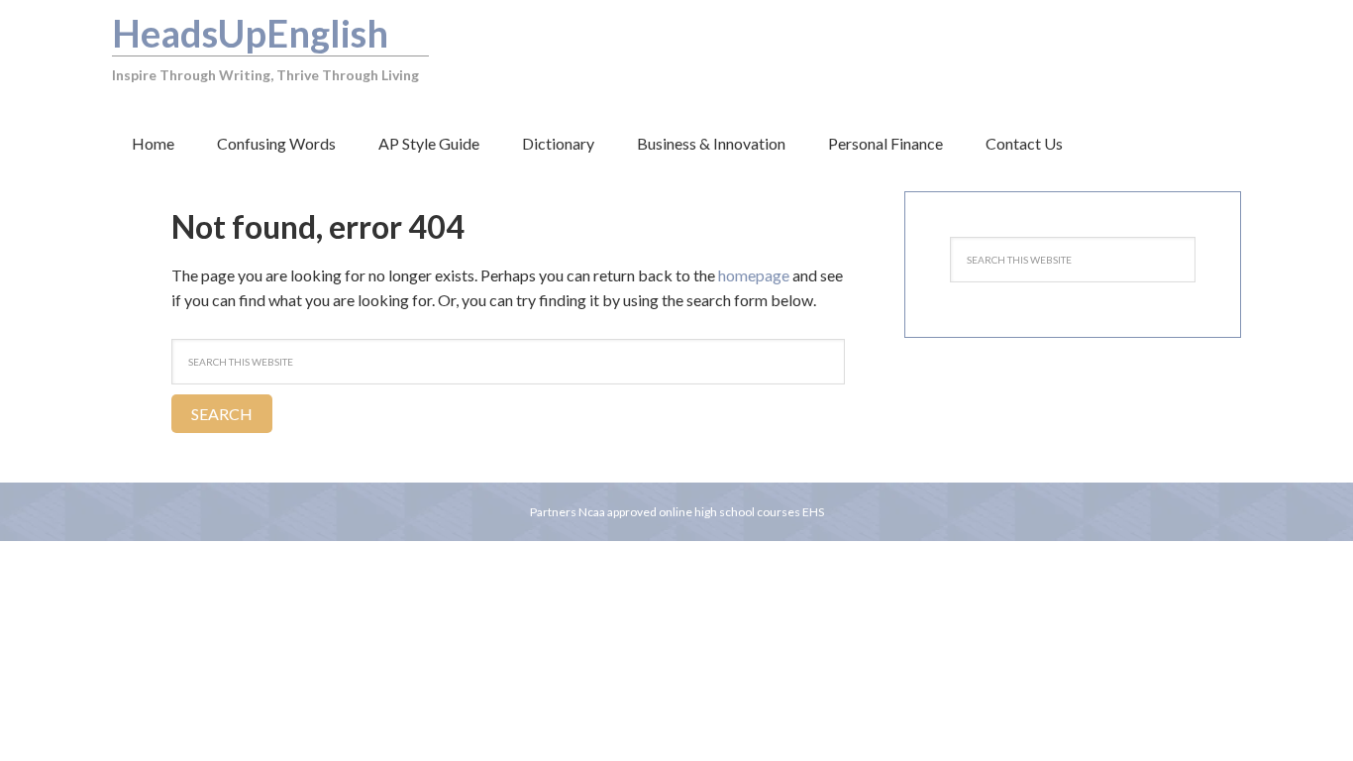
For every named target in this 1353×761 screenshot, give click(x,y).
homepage (753, 275)
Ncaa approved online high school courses (689, 511)
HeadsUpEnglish (250, 32)
